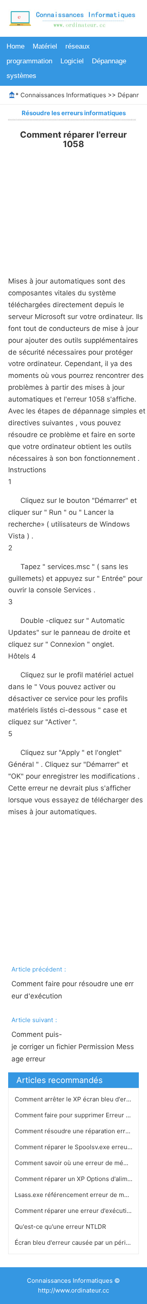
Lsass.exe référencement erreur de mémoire (80, 1195)
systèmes (21, 76)
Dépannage (109, 61)
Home (15, 46)
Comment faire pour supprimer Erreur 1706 (78, 1115)
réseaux (77, 46)
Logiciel (72, 61)
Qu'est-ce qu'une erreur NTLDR (61, 1226)
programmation (29, 61)
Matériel (45, 46)
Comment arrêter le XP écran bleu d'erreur (77, 1099)
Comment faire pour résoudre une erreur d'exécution (72, 990)
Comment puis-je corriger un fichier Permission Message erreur (72, 1046)
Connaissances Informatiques (63, 95)
